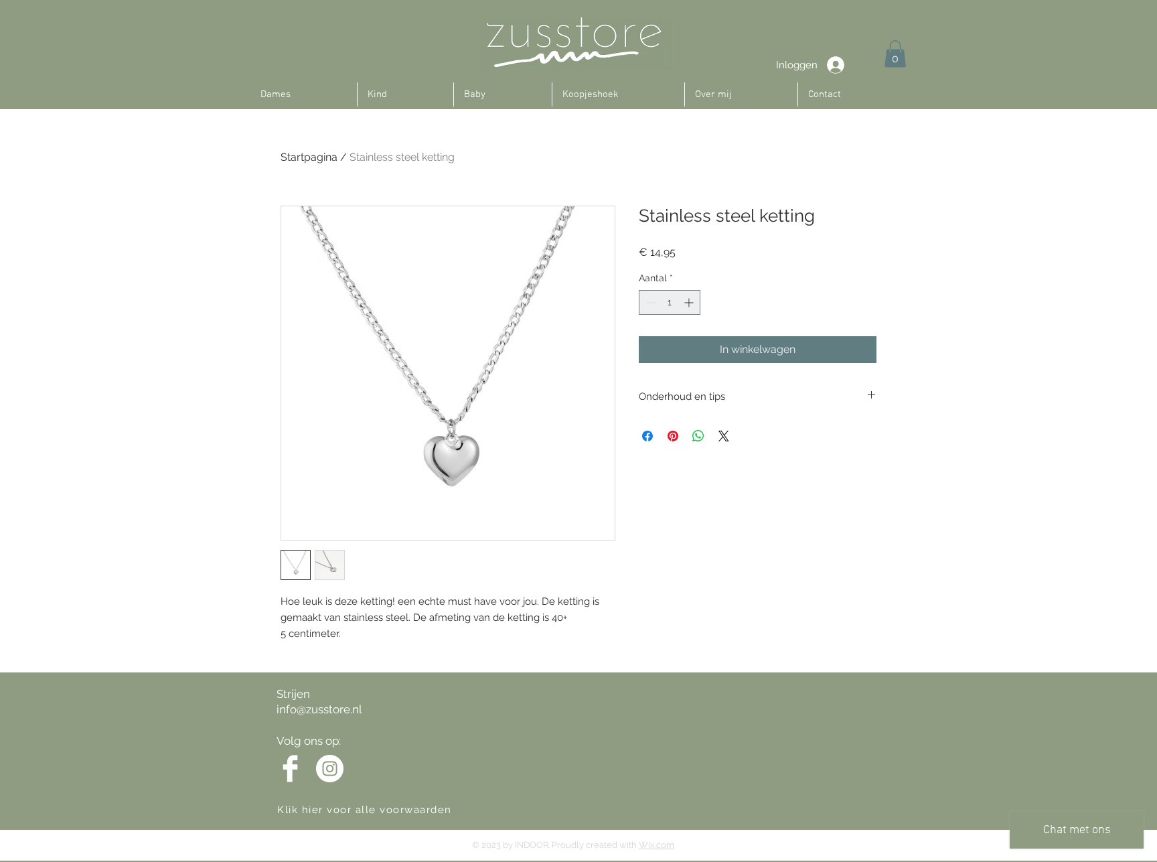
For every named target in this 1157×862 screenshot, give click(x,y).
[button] (895, 54)
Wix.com (656, 845)
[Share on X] (724, 436)
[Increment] (690, 302)
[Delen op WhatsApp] (698, 436)
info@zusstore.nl (319, 709)
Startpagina (309, 157)
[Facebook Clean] (290, 768)
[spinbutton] (670, 302)
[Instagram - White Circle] (329, 768)
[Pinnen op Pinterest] (673, 436)
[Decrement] (649, 302)
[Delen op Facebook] (647, 436)
